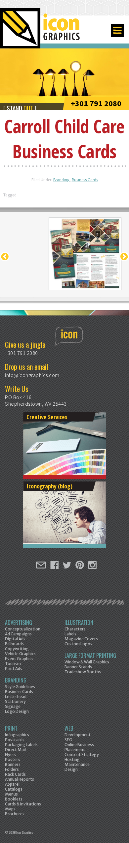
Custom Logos (78, 643)
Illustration (78, 622)
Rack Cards (15, 774)
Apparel (12, 784)
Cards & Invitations (23, 803)
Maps (10, 808)
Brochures (14, 813)
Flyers (10, 754)
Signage (13, 706)
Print (11, 728)
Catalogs (13, 789)
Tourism (13, 663)
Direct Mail (15, 749)
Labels (70, 633)
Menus (11, 794)
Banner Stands (78, 666)
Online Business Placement (79, 747)
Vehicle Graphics (20, 653)
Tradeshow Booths (82, 671)
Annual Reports (19, 779)
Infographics (17, 734)
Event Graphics (19, 658)
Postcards (14, 739)
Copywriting (17, 648)
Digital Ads (15, 638)
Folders (12, 769)
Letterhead (15, 696)
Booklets (13, 799)
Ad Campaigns (18, 633)
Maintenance (77, 764)
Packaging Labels (21, 744)
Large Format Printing (90, 655)
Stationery (15, 701)
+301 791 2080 (96, 103)
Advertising (18, 622)
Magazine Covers (81, 638)
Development (77, 734)
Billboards (14, 643)
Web (68, 728)
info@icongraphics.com (32, 375)
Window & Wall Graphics (86, 661)
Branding (61, 179)
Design (71, 769)
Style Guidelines (20, 686)
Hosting (72, 759)
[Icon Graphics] (40, 31)
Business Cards (85, 179)
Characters (75, 628)
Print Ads (13, 668)
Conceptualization (22, 628)
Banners (13, 764)
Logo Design (17, 711)
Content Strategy (81, 754)
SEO (68, 739)
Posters (12, 759)
